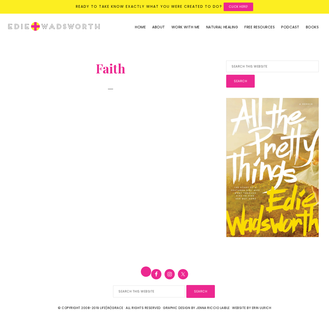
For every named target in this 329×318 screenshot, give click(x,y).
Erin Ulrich (261, 308)
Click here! (238, 6)
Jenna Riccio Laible (213, 308)
